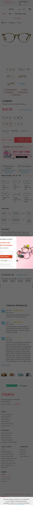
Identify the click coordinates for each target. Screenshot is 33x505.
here (11, 266)
